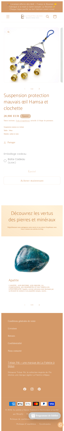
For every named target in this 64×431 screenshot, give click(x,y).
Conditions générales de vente (21, 321)
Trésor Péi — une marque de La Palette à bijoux (31, 364)
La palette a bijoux (21, 410)
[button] (7, 16)
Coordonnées (45, 424)
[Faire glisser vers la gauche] (24, 88)
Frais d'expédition (23, 120)
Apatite (14, 280)
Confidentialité (15, 343)
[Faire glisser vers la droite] (39, 88)
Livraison (12, 328)
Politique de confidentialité (22, 419)
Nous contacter (15, 351)
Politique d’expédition (26, 424)
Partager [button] (11, 142)
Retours (11, 336)
